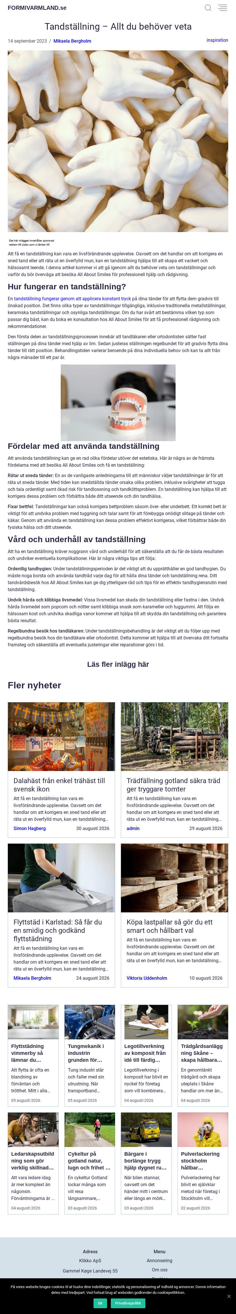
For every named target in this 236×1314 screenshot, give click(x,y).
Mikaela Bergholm (72, 41)
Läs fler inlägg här (118, 664)
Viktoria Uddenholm (147, 978)
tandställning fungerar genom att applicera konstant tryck (72, 298)
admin (133, 828)
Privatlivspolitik (128, 1303)
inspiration (217, 40)
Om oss (160, 1270)
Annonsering (159, 1260)
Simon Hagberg (30, 828)
